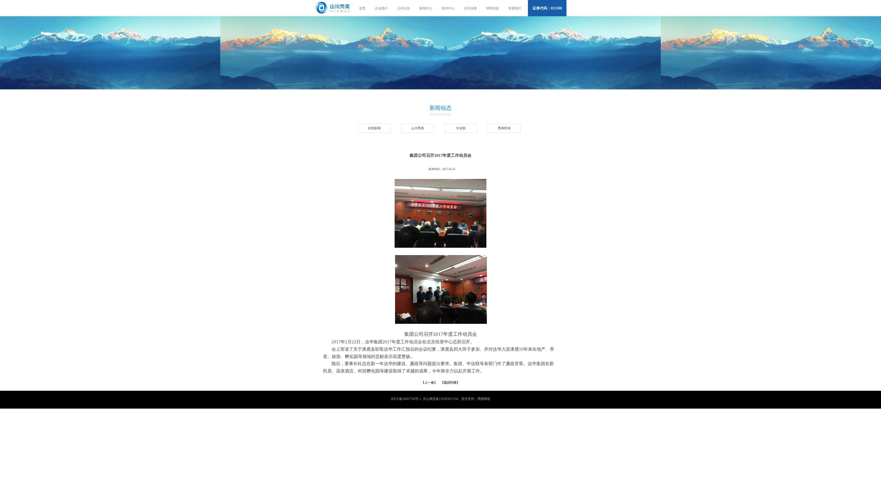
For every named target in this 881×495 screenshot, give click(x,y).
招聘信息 (492, 8)
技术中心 (448, 8)
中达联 (461, 128)
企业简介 (381, 8)
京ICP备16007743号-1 (406, 399)
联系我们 (514, 8)
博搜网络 (483, 399)
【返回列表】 (450, 382)
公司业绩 (470, 8)
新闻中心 (425, 8)
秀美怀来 (504, 128)
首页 (362, 8)
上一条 (429, 382)
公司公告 (403, 8)
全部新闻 (374, 128)
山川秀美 (417, 128)
